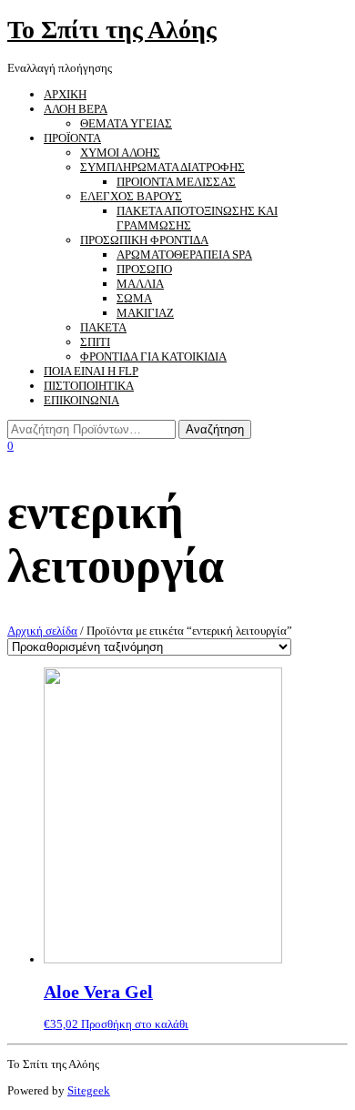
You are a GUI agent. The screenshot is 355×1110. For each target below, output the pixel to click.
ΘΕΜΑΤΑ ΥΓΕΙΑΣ (126, 123)
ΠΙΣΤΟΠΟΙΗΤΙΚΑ (89, 385)
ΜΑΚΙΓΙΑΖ (145, 313)
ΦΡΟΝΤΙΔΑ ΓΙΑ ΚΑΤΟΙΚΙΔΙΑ (153, 356)
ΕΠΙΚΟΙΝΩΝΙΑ (81, 400)
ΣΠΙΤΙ (95, 342)
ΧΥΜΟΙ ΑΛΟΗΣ (120, 152)
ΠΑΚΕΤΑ (103, 327)
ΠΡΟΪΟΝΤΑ (72, 138)
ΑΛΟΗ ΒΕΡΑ (75, 109)
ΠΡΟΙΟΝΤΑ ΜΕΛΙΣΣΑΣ (176, 181)
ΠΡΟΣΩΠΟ (144, 269)
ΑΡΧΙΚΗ (65, 94)
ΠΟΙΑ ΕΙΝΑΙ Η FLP (91, 371)
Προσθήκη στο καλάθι (134, 1024)
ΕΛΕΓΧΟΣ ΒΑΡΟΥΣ (131, 196)
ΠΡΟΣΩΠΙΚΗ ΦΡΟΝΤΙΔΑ (144, 240)
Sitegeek (88, 1090)
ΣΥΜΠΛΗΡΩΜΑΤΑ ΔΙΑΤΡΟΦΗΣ (162, 167)
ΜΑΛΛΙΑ (140, 283)
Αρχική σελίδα (42, 630)
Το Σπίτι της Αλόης (112, 29)
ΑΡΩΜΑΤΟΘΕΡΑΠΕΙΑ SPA (184, 254)
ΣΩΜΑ (134, 298)
